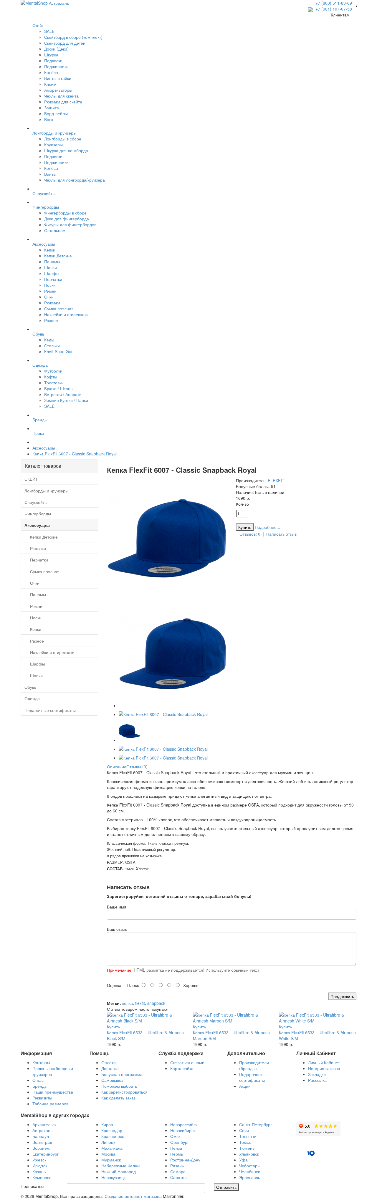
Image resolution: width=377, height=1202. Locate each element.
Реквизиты (42, 1098)
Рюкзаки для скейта (63, 102)
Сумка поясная (59, 308)
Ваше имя (116, 907)
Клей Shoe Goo (59, 351)
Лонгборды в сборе (62, 139)
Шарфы (51, 273)
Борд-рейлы (56, 113)
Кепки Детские (58, 256)
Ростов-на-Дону (185, 1160)
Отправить (226, 1187)
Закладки (317, 1074)
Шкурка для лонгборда (66, 150)
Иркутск (39, 1166)
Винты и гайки (57, 78)
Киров (107, 1124)
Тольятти (248, 1136)
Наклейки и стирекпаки (66, 314)
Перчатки (53, 279)
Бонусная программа (122, 1074)
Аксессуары (43, 448)
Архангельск (44, 1124)
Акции (245, 1086)
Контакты (41, 1062)
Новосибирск (182, 1130)
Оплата (108, 1062)
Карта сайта (182, 1068)
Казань (39, 1171)
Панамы (52, 261)
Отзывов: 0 (249, 534)
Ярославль (249, 1177)
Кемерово (42, 1177)
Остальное (54, 230)
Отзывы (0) (137, 767)
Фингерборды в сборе (65, 213)
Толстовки (54, 382)
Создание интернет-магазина (133, 1196)
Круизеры (53, 144)
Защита (51, 107)
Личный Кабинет (324, 1062)
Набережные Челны (120, 1166)
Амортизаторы (58, 90)
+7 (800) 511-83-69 (333, 3)
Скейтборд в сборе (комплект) (73, 37)
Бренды (39, 1086)
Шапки (50, 267)
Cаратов (178, 1177)
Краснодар (111, 1130)
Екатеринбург (45, 1154)
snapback (156, 1003)
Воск (48, 119)
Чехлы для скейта (61, 96)
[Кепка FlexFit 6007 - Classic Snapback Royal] (167, 596)
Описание (116, 767)
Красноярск (112, 1136)
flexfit (140, 1003)
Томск (245, 1142)
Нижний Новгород (118, 1171)
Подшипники (56, 66)
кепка (127, 1003)
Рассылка (317, 1080)
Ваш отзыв (117, 929)
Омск (175, 1136)
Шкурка (51, 55)
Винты (50, 174)
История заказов (324, 1068)
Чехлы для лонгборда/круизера (74, 180)
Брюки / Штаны (58, 388)
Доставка (110, 1068)
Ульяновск (249, 1154)
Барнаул (40, 1136)
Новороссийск (183, 1124)
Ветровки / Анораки (63, 394)
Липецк (108, 1142)
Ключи (50, 84)
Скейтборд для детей (64, 43)
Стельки (52, 345)
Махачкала (112, 1148)
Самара (178, 1171)
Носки (50, 285)
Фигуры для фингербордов (70, 224)
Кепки (49, 250)
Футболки (53, 371)
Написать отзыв (281, 534)
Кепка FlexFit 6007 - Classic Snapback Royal (74, 454)
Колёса (51, 72)
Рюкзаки (52, 303)
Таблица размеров (50, 1104)
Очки (49, 297)
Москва (108, 1154)
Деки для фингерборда (66, 219)
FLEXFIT (276, 480)
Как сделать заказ (118, 1098)
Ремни (50, 291)
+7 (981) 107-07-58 (333, 9)
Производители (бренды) (254, 1065)
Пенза (176, 1148)
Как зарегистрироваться (124, 1092)
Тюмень (246, 1148)
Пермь (176, 1154)
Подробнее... (267, 527)
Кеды (49, 340)
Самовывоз (112, 1080)
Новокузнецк (113, 1177)
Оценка (114, 985)
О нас (38, 1080)
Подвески (53, 60)
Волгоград (42, 1142)
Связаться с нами (187, 1062)
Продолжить (342, 996)
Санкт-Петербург (255, 1124)
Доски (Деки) (56, 49)
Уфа (243, 1160)
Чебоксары (249, 1166)
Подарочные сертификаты (252, 1077)
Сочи (244, 1130)
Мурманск (111, 1160)
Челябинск (249, 1171)
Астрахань (42, 1130)
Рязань (177, 1166)
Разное (51, 320)
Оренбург (179, 1142)
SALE (49, 31)
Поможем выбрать (119, 1086)
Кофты (50, 377)
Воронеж (40, 1148)
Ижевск (39, 1160)
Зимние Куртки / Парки (66, 400)
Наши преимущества (52, 1092)
